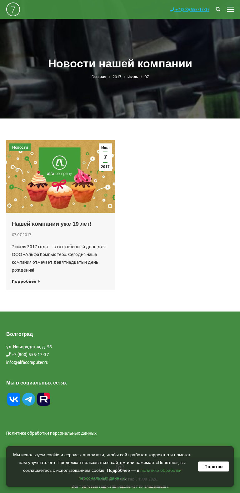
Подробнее (24, 281)
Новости (20, 147)
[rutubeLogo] (43, 405)
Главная (99, 77)
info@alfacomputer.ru (27, 362)
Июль (133, 77)
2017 (116, 77)
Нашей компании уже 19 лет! (52, 224)
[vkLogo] (13, 405)
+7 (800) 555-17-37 (191, 9)
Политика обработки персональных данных (51, 433)
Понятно (213, 466)
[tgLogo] (28, 405)
